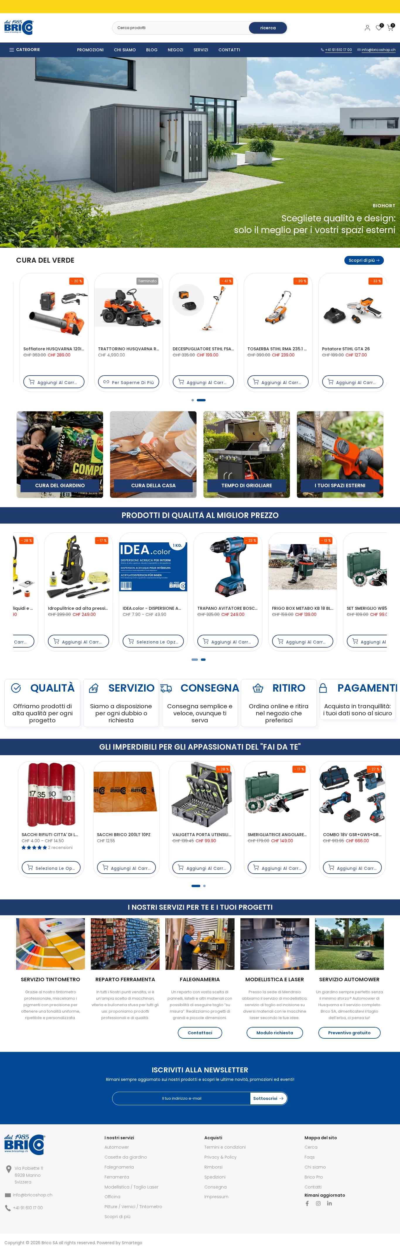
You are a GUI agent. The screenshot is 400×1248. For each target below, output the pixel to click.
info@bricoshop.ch (379, 49)
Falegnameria (119, 1167)
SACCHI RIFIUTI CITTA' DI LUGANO (54, 835)
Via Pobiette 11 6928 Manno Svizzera (29, 1175)
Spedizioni (214, 1177)
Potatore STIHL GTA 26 (268, 349)
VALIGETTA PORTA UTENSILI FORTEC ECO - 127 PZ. (221, 835)
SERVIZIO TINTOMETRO (50, 979)
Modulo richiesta (275, 1033)
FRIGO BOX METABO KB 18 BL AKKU (130, 608)
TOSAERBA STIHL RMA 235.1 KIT (201, 349)
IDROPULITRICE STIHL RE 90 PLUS (277, 608)
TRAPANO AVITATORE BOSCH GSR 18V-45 (63, 608)
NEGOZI (175, 50)
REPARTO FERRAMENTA (125, 979)
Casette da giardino (126, 1157)
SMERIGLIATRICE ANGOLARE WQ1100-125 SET (291, 835)
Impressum (216, 1197)
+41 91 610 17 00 (338, 49)
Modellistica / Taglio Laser (131, 1187)
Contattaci (200, 1033)
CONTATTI (229, 50)
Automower (117, 1147)
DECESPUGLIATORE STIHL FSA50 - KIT (132, 349)
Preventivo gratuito (349, 1033)
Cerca (311, 1147)
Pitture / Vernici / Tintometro (133, 1207)
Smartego (132, 1243)
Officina (112, 1197)
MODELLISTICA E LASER (274, 979)
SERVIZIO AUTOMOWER (349, 979)
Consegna (215, 1187)
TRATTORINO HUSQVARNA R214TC (55, 349)
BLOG (152, 50)
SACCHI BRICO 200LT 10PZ (122, 835)
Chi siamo (315, 1167)
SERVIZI (201, 50)
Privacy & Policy (220, 1157)
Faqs (310, 1157)
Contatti (313, 1187)
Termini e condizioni (225, 1147)
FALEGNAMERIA (200, 979)
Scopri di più (362, 260)
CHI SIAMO (125, 50)
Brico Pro (314, 1177)
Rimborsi (213, 1167)
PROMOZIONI (90, 50)
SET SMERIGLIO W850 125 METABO (204, 608)
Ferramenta (117, 1177)
